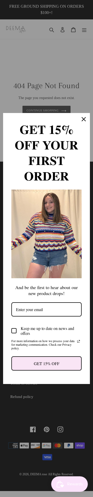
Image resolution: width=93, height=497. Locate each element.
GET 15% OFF (46, 363)
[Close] (84, 119)
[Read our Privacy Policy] (78, 341)
